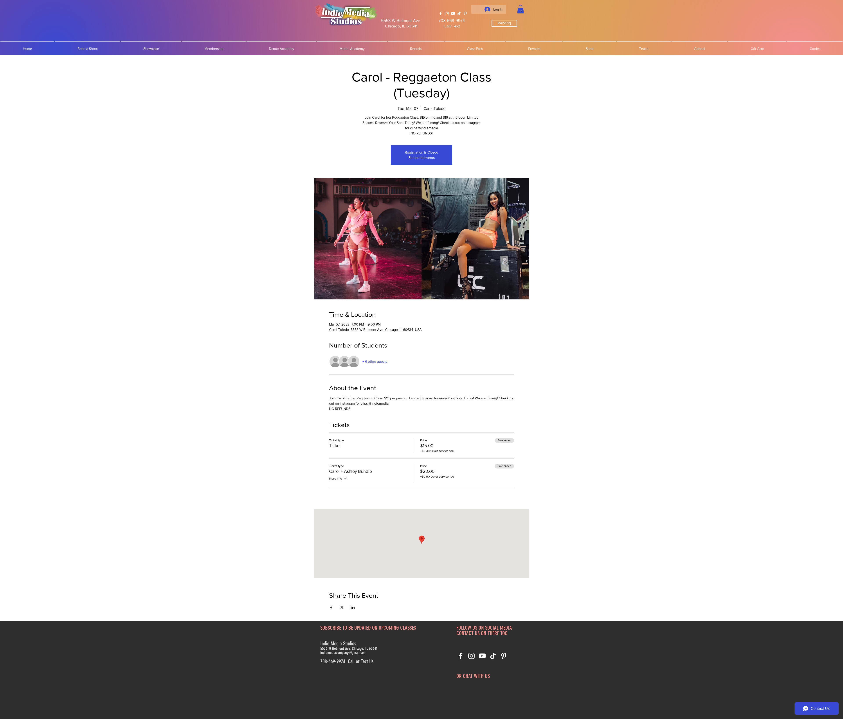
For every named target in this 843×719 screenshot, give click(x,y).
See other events (422, 157)
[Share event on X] (342, 607)
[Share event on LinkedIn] (353, 607)
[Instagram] (446, 13)
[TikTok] (459, 13)
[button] (520, 9)
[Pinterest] (465, 13)
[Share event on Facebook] (331, 607)
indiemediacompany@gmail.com (343, 652)
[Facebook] (440, 13)
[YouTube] (452, 13)
